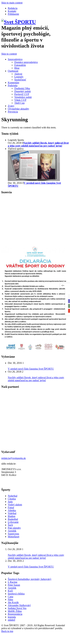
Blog (16, 68)
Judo (10, 501)
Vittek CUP (20, 100)
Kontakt (12, 11)
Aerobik (12, 530)
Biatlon (11, 516)
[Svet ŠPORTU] (18, 22)
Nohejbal (12, 495)
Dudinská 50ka (22, 88)
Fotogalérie (20, 65)
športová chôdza (16, 593)
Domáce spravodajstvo (26, 62)
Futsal (11, 507)
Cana (10, 596)
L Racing (12, 582)
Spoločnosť (20, 79)
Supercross (13, 533)
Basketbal (13, 519)
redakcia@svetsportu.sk (13, 458)
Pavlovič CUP (21, 94)
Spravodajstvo (15, 59)
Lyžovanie (13, 522)
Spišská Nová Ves (17, 608)
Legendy (18, 76)
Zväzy (11, 105)
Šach (10, 525)
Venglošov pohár (23, 97)
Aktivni (18, 73)
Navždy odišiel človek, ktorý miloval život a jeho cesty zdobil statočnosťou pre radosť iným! (36, 379)
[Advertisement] (28, 219)
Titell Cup (19, 103)
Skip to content (9, 53)
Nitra (10, 599)
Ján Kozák (13, 602)
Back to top (7, 631)
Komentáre (13, 82)
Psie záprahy (14, 527)
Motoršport (13, 536)
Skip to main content (11, 2)
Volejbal (12, 513)
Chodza (12, 498)
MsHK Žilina (15, 611)
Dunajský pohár (22, 91)
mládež (11, 619)
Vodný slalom (15, 504)
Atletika (12, 510)
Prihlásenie (13, 14)
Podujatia (12, 85)
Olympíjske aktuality (18, 108)
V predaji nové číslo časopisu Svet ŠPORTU (31, 368)
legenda (12, 617)
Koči (10, 590)
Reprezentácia (15, 614)
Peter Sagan (14, 585)
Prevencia (13, 111)
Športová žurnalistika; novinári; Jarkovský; (30, 579)
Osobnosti (13, 71)
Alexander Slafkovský (19, 605)
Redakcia (12, 8)
